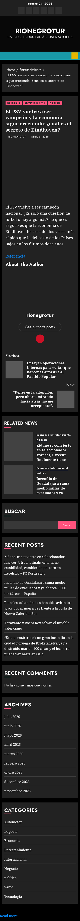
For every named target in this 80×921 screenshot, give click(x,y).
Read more (9, 916)
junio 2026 (12, 726)
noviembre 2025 (17, 791)
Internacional (59, 468)
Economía (13, 103)
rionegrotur (40, 31)
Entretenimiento (35, 103)
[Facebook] (21, 10)
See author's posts (40, 327)
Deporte (10, 831)
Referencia (15, 256)
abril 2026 (12, 744)
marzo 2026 (13, 754)
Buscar (14, 511)
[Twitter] (29, 10)
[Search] (66, 56)
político (41, 473)
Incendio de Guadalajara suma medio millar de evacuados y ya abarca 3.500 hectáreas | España (53, 490)
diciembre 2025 (17, 781)
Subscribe (74, 55)
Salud (8, 887)
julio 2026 (12, 716)
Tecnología (13, 896)
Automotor (13, 822)
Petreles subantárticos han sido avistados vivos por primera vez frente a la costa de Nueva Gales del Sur (38, 608)
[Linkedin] (36, 10)
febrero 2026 (14, 763)
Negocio (55, 103)
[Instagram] (58, 10)
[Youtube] (51, 10)
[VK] (44, 10)
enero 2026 (13, 772)
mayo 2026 (13, 735)
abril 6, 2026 (40, 137)
